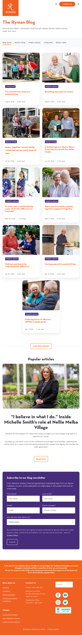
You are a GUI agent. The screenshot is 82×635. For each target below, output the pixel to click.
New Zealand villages (11, 618)
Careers (6, 587)
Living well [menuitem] (48, 42)
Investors (6, 591)
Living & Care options (11, 622)
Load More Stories (41, 346)
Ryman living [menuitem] (20, 42)
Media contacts (9, 595)
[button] (56, 4)
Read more (41, 459)
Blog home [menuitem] (7, 42)
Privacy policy (53, 629)
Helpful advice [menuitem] (34, 42)
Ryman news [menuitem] (61, 42)
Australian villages (10, 615)
